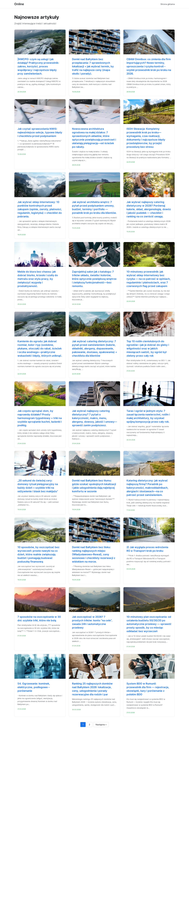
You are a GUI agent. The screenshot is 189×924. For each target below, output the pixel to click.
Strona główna (167, 4)
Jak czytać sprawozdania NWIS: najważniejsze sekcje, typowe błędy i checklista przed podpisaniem (39, 132)
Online (19, 4)
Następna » (101, 724)
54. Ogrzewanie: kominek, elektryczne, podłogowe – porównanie (33, 687)
